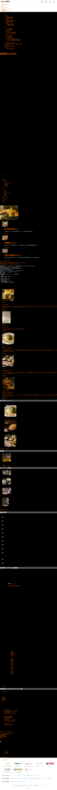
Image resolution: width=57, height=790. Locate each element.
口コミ (3, 201)
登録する (4, 686)
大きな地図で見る (12, 585)
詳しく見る (6, 233)
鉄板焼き (6, 45)
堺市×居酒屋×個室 (10, 48)
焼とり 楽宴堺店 (7, 712)
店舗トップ (4, 179)
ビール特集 (6, 718)
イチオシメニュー (8, 182)
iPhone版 (6, 753)
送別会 (12, 668)
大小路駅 (6, 22)
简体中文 (4, 698)
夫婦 (11, 673)
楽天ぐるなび (5, 4)
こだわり (4, 195)
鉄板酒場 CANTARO (6, 9)
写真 (3, 189)
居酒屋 (5, 47)
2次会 (12, 662)
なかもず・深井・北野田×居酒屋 (13, 40)
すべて (5, 191)
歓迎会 (12, 666)
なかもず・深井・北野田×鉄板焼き (14, 39)
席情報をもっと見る (6, 465)
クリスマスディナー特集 (9, 721)
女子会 (12, 658)
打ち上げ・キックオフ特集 (9, 719)
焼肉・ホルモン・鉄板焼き (9, 42)
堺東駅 (5, 15)
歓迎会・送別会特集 (8, 717)
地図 (3, 198)
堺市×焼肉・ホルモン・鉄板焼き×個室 (14, 43)
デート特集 (6, 723)
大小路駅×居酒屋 (10, 25)
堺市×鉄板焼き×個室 (11, 46)
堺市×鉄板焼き (10, 35)
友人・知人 (13, 672)
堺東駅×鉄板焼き (10, 17)
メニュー (4, 180)
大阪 (3, 5)
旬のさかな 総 (7, 709)
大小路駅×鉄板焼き (10, 24)
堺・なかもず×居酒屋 (11, 33)
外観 (5, 194)
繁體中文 (4, 699)
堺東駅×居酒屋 (10, 18)
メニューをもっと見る (4, 448)
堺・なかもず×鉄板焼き (11, 32)
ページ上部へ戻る (3, 757)
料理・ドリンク (7, 192)
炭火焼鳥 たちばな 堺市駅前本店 (10, 710)
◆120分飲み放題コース (11, 229)
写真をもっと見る (3, 509)
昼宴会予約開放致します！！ (13, 255)
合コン (12, 663)
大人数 (12, 671)
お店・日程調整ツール (7, 731)
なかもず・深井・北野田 (9, 38)
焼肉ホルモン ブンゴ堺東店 (9, 713)
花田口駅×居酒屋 (10, 21)
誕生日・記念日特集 (8, 724)
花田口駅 (6, 19)
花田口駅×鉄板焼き (10, 20)
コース (5, 181)
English (3, 697)
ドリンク (6, 186)
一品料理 (6, 185)
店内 (5, 193)
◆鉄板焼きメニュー (10, 242)
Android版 (6, 751)
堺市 (5, 34)
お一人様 (12, 664)
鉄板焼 (5, 184)
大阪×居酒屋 (9, 29)
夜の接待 (12, 659)
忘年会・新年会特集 (8, 716)
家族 (11, 670)
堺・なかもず (5, 6)
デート (12, 661)
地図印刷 (17, 585)
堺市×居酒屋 (9, 36)
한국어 (3, 700)
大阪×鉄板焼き (10, 28)
